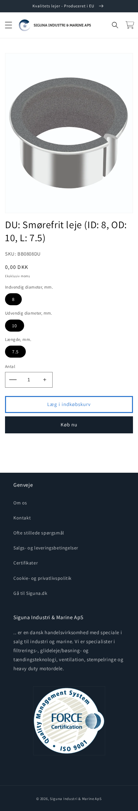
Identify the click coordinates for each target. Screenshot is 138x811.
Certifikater (25, 563)
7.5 (15, 352)
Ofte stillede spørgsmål (38, 533)
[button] (8, 25)
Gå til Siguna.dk (30, 593)
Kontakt (22, 518)
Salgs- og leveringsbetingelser (45, 548)
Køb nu (69, 424)
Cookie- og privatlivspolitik (42, 578)
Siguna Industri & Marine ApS (76, 798)
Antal (10, 366)
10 (14, 326)
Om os (20, 503)
